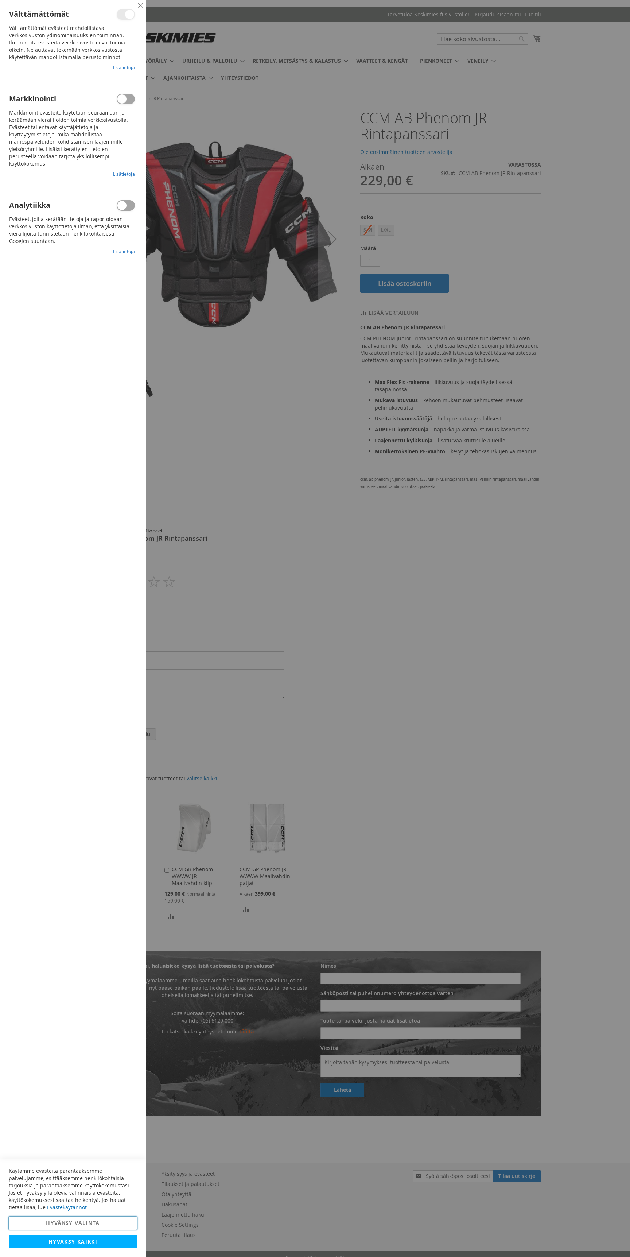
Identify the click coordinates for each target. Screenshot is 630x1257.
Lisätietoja (124, 67)
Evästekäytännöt (67, 1207)
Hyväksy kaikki (72, 1241)
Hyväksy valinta (73, 1222)
